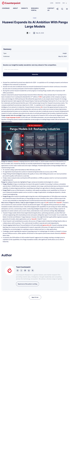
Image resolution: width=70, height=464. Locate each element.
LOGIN (51, 3)
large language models (13, 117)
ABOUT (15, 8)
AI (41, 107)
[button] (64, 3)
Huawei (15, 161)
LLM (46, 202)
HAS (40, 97)
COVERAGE (6, 8)
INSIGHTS (24, 8)
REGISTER (58, 3)
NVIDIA (63, 233)
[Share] (57, 9)
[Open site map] (67, 9)
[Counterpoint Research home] (11, 3)
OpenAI (33, 219)
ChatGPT (59, 202)
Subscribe (35, 74)
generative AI (47, 225)
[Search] (62, 9)
